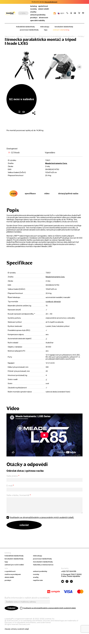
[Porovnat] (74, 13)
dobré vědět (43, 9)
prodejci (33, 17)
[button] (67, 13)
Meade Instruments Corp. (56, 163)
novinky (33, 9)
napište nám (38, 580)
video (46, 193)
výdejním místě (58, 2)
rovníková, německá (53, 302)
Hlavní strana (10, 36)
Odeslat (11, 608)
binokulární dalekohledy (64, 27)
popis (13, 193)
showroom (43, 17)
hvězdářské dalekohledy (25, 27)
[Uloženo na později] (71, 13)
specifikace (30, 193)
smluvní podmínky (38, 15)
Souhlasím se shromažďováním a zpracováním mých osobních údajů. (42, 517)
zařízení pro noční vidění (14, 565)
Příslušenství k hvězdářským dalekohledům (57, 36)
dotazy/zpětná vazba (68, 193)
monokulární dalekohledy (43, 562)
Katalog (20, 36)
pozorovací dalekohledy (29, 30)
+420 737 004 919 (68, 571)
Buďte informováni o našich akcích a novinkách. (27, 598)
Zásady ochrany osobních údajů (17, 629)
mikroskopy (44, 27)
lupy (45, 30)
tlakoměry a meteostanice (43, 565)
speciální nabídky (37, 20)
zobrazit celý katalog (61, 30)
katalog (33, 6)
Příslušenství (30, 36)
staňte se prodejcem (13, 574)
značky (33, 12)
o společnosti (10, 571)
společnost (43, 6)
